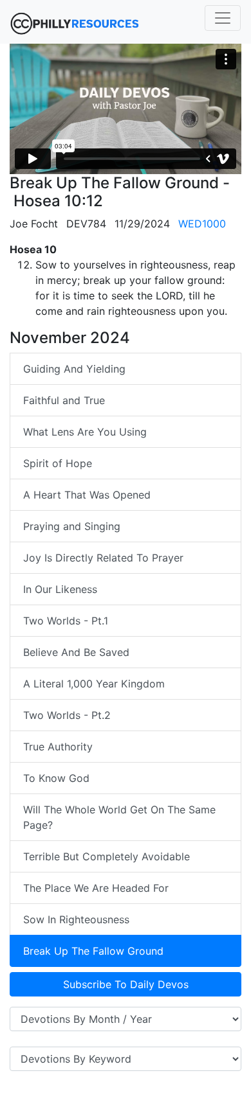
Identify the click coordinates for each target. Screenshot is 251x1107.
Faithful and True (64, 400)
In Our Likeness (60, 589)
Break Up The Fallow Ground (93, 950)
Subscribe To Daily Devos (126, 984)
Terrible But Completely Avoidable (106, 856)
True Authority (58, 746)
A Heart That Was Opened (87, 494)
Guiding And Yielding (74, 368)
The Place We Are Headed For (96, 887)
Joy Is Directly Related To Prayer (103, 557)
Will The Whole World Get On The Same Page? (119, 817)
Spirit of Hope (57, 463)
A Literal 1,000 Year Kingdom (94, 683)
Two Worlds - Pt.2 (67, 715)
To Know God (56, 778)
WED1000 (202, 223)
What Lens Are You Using (85, 431)
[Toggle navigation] (223, 18)
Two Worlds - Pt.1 (65, 620)
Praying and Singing (71, 526)
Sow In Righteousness (76, 919)
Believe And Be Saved (76, 652)
